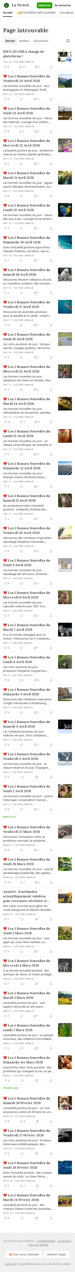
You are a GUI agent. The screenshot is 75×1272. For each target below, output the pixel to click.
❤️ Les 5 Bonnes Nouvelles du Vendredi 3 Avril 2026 (26, 756)
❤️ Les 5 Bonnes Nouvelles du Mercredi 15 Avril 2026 (26, 369)
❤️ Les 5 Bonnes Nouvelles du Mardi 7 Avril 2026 (26, 627)
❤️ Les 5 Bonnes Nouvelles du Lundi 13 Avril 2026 (26, 433)
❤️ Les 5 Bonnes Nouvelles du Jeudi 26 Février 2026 (26, 1165)
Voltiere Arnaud (24, 62)
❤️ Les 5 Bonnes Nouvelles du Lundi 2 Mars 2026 (26, 1027)
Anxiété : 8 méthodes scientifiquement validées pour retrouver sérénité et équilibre (25, 896)
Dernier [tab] (10, 41)
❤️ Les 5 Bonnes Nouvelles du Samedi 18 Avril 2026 (26, 272)
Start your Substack (26, 1254)
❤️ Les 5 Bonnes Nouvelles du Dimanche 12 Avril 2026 (26, 466)
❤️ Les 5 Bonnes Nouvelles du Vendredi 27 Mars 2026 (26, 829)
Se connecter (63, 5)
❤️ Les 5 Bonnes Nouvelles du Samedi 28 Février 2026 (26, 1100)
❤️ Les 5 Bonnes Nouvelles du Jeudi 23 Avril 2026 (26, 110)
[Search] (68, 41)
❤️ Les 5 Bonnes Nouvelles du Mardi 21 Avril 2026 (26, 175)
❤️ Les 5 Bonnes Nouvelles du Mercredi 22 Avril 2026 (26, 143)
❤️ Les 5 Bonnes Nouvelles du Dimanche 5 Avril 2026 (26, 691)
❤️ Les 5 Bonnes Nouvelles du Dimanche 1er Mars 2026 (26, 1060)
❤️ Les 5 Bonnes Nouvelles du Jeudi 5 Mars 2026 (26, 930)
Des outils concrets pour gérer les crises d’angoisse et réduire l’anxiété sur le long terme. (26, 908)
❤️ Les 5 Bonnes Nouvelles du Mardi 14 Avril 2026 (26, 401)
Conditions (64, 1241)
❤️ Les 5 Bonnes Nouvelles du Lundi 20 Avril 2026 (26, 207)
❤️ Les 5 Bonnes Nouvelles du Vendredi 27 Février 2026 (26, 1133)
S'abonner (44, 5)
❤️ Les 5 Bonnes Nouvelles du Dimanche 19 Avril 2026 (26, 240)
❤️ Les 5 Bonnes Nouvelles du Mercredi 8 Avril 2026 (26, 595)
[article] (37, 59)
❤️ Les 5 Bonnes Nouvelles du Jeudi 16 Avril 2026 (26, 336)
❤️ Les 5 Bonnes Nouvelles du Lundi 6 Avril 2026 (26, 659)
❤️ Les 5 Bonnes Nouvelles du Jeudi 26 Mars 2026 (26, 861)
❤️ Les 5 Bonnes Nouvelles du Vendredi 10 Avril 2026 (26, 530)
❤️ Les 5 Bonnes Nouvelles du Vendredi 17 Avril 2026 (26, 304)
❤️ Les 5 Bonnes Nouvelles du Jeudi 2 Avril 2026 (26, 788)
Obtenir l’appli (56, 1254)
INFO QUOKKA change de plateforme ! (23, 53)
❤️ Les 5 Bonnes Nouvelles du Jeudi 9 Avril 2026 (26, 562)
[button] (8, 12)
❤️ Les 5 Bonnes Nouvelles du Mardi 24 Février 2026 (26, 1197)
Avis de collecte (38, 1245)
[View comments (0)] (21, 99)
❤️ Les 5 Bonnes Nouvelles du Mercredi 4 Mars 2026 (26, 963)
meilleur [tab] (24, 41)
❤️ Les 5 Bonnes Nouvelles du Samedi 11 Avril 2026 (26, 498)
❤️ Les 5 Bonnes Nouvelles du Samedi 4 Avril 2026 (26, 724)
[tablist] (26, 41)
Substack (10, 1264)
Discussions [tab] (41, 41)
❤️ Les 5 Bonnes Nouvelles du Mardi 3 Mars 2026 (26, 995)
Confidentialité (45, 1241)
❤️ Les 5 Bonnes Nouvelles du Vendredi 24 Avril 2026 (26, 78)
